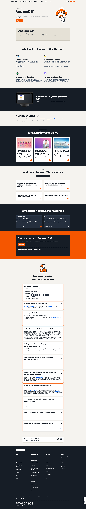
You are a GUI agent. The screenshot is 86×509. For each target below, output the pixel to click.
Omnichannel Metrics (34, 475)
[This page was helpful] (61, 439)
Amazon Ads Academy (64, 456)
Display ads (17, 472)
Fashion (47, 462)
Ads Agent (32, 490)
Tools (42, 1)
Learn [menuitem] (62, 454)
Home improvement (49, 469)
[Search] (64, 1)
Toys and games (48, 474)
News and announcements (65, 463)
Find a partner (63, 468)
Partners (46, 1)
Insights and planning (34, 454)
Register (72, 1)
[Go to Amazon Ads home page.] (24, 504)
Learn (50, 1)
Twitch (51, 118)
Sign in (67, 1)
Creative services (33, 463)
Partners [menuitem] (63, 466)
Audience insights (33, 456)
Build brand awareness (19, 456)
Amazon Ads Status (47, 496)
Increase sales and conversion (20, 460)
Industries (48, 454)
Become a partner (63, 469)
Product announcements (64, 457)
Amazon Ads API (33, 484)
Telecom (47, 472)
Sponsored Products (18, 469)
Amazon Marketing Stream (35, 472)
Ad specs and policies (64, 460)
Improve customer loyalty (19, 462)
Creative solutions (34, 460)
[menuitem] (20, 473)
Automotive (48, 456)
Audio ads (17, 475)
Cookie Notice (41, 496)
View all (17, 478)
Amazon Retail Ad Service (34, 487)
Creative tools (33, 465)
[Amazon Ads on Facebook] (23, 498)
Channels (47, 478)
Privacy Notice (28, 496)
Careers (53, 496)
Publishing (47, 471)
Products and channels (27, 1)
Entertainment (48, 460)
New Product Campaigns (34, 489)
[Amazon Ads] (13, 1)
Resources (62, 459)
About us (17, 496)
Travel (47, 475)
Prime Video (42, 118)
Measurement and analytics (34, 469)
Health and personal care (49, 466)
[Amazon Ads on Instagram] (19, 498)
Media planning (33, 457)
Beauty (47, 457)
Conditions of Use (22, 496)
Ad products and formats (19, 466)
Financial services (48, 463)
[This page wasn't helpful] (58, 439)
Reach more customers (19, 457)
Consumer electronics (49, 459)
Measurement (36, 1)
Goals (21, 1)
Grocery (47, 465)
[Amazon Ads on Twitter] (18, 498)
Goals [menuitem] (17, 454)
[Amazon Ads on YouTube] (21, 498)
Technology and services (35, 480)
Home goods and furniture (50, 468)
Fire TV (48, 119)
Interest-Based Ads (35, 496)
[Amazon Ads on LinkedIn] (16, 498)
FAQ (62, 462)
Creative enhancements (34, 462)
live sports (54, 118)
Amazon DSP (33, 481)
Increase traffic (18, 459)
